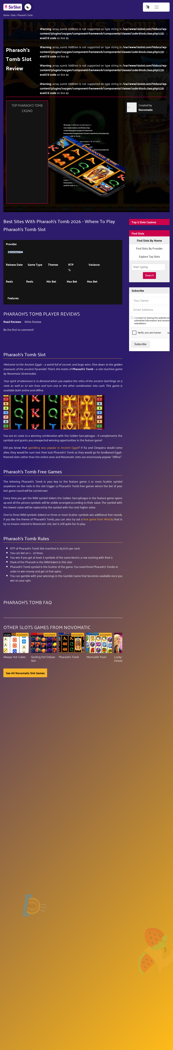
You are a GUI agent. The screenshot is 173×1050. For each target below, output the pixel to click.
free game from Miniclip (98, 519)
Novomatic (146, 109)
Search (149, 275)
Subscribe (140, 344)
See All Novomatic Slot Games (25, 673)
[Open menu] (157, 7)
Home (6, 15)
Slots (13, 15)
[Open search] (165, 7)
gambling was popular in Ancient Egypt (53, 447)
